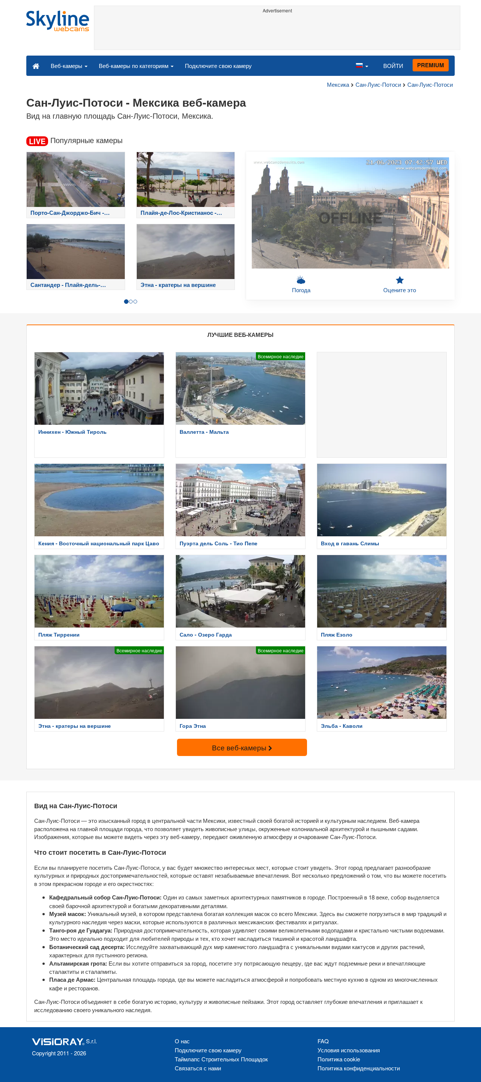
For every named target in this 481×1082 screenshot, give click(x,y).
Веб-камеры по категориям (134, 65)
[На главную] (36, 65)
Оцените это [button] (399, 290)
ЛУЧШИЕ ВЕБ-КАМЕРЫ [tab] (240, 334)
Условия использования (349, 1050)
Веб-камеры (67, 65)
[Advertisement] (277, 33)
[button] (362, 65)
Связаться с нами (198, 1068)
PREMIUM (430, 65)
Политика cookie (339, 1059)
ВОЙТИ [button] (393, 65)
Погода (301, 290)
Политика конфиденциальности (359, 1068)
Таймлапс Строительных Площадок (221, 1059)
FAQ (323, 1041)
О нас (182, 1041)
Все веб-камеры (240, 747)
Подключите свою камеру (218, 65)
